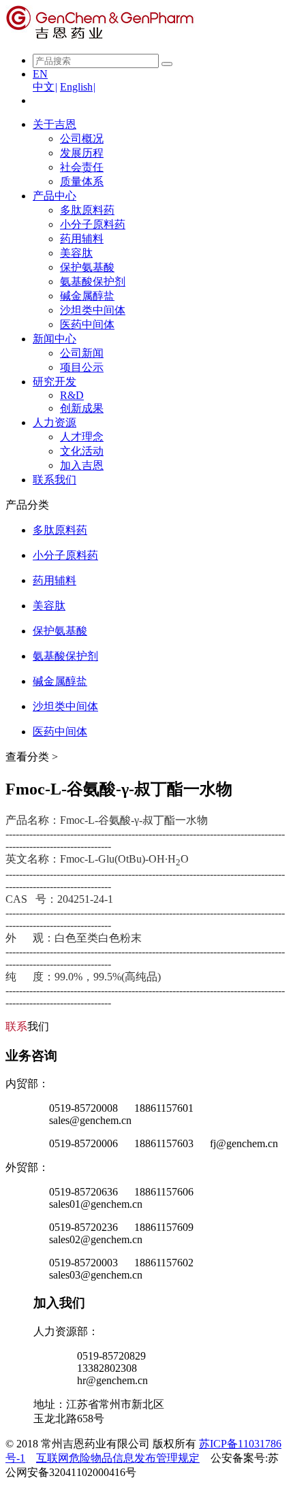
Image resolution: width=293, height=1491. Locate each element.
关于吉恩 (54, 124)
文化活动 (82, 451)
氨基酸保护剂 (92, 281)
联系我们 (54, 479)
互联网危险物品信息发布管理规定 (118, 1458)
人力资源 (54, 422)
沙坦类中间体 (92, 310)
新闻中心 (54, 338)
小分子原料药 (92, 224)
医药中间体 (87, 324)
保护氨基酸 (87, 267)
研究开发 (54, 381)
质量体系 (82, 181)
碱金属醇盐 (87, 296)
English (77, 87)
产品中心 (54, 196)
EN (40, 74)
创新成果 (82, 408)
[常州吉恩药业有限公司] (100, 36)
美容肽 (76, 253)
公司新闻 (82, 353)
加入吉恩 (82, 465)
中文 (45, 87)
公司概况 (82, 138)
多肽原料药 (87, 210)
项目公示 (82, 367)
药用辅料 (82, 238)
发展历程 (82, 153)
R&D (72, 395)
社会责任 (82, 167)
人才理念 (82, 437)
